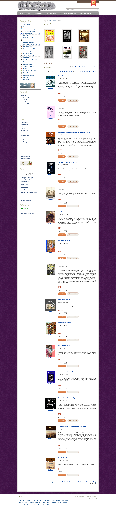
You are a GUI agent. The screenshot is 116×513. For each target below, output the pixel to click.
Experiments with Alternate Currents (67, 162)
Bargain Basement (25, 135)
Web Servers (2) (27, 79)
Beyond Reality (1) (28, 33)
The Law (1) (26, 77)
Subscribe (28, 200)
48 (69, 71)
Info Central (24, 140)
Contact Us (38, 13)
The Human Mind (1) (28, 75)
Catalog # (77, 66)
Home (21, 13)
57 (89, 71)
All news (23, 200)
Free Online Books (36, 504)
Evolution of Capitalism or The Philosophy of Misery (71, 264)
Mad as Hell (24, 146)
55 (84, 71)
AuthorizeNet (46, 500)
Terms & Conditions (24, 504)
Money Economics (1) (28, 55)
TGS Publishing (25, 95)
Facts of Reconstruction (64, 76)
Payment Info (37, 500)
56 (87, 71)
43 (58, 71)
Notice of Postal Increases (49, 504)
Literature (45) (27, 51)
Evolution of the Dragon (64, 211)
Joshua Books (24, 100)
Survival (25, 68)
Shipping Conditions (35, 502)
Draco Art (23, 150)
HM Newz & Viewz (25, 144)
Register (87, 1)
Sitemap (23, 128)
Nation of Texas (25, 152)
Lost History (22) (27, 53)
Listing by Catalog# (56, 502)
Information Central (69, 13)
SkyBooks (23, 106)
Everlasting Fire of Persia (64, 322)
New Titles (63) (27, 24)
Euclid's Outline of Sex (64, 345)
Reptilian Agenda (25, 142)
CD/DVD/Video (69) (28, 37)
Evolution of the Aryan (64, 240)
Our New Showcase (52, 13)
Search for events (25, 124)
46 (64, 71)
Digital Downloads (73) (29, 42)
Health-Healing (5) (28, 46)
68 (93, 71)
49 (71, 71)
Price (89, 66)
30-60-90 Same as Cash (25, 507)
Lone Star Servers (25, 158)
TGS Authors (26, 26)
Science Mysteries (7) (28, 64)
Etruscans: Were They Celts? (65, 371)
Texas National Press (26, 114)
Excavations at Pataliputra (65, 187)
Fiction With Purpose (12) (30, 44)
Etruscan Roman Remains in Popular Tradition (70, 398)
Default (93, 66)
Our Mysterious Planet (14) (30, 59)
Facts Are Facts (62, 106)
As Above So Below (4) (29, 31)
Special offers (24, 126)
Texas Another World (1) (29, 70)
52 (78, 71)
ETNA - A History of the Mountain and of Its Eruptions (72, 426)
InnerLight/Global (25, 97)
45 (62, 71)
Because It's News (25, 148)
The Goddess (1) (27, 73)
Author (22, 112)
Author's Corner (23, 502)
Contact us (21, 500)
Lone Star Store (25, 154)
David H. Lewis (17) (28, 40)
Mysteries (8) (26, 57)
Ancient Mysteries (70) (29, 29)
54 (82, 71)
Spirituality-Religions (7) (29, 66)
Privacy (65, 502)
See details (50, 88)
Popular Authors (27, 62)
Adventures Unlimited (26, 104)
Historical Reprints (52, 20)
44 (60, 71)
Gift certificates (25, 122)
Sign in (81, 1)
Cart (29, 13)
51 (76, 71)
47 (67, 71)
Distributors (24, 108)
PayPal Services (56, 500)
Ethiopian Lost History (64, 458)
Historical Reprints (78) (29, 48)
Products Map (24, 130)
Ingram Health (24, 102)
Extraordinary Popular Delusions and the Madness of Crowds (74, 132)
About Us (29, 500)
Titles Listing (45, 502)
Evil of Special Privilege (64, 299)
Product (84, 66)
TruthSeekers (24, 110)
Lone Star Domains (25, 156)
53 (80, 71)
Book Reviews (65, 500)
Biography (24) (27, 35)
